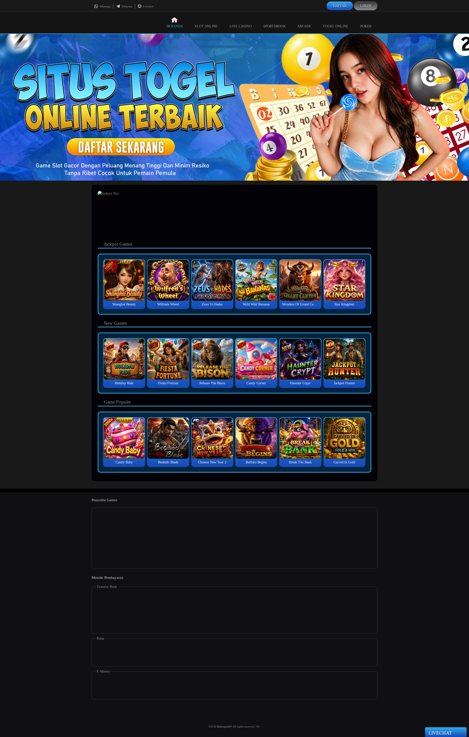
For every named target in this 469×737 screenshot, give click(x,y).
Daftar (340, 6)
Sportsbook (274, 26)
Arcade (304, 26)
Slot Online (206, 26)
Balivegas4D (224, 726)
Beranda (175, 26)
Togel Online (335, 26)
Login (365, 6)
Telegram (126, 6)
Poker (366, 26)
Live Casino (241, 26)
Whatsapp (105, 6)
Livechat (147, 6)
